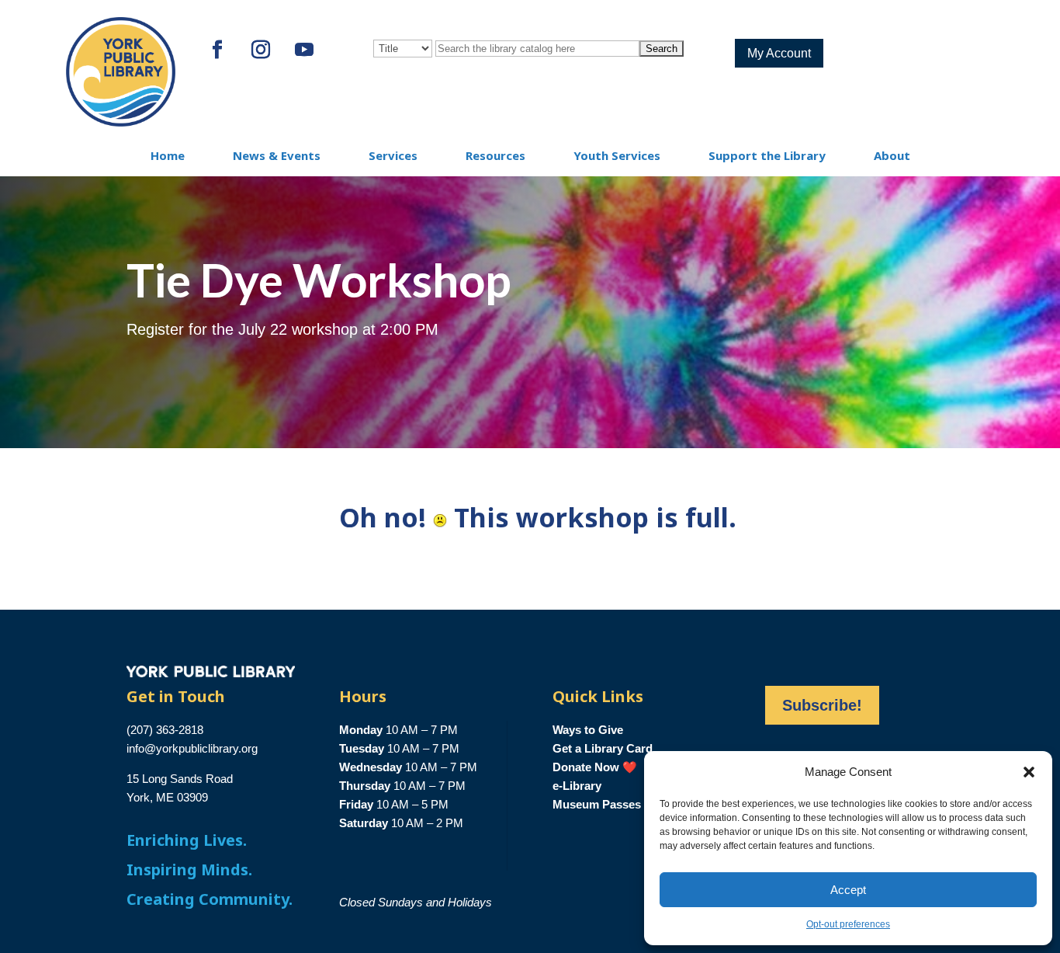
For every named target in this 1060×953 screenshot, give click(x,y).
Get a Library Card (603, 748)
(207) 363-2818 (164, 729)
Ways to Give (588, 729)
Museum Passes (597, 804)
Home (168, 155)
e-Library (577, 785)
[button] (1029, 772)
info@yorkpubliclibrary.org (192, 748)
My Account (779, 53)
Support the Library (767, 155)
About (892, 155)
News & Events (276, 155)
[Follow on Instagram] (260, 49)
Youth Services (616, 155)
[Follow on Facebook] (217, 49)
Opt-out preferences (848, 924)
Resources (495, 155)
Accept (848, 889)
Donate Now (586, 767)
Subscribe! (822, 705)
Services (393, 155)
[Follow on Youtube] (304, 49)
